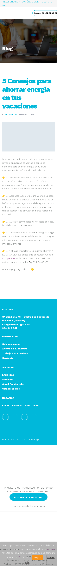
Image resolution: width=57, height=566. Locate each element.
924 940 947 (9, 328)
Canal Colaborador (13, 384)
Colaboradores (11, 389)
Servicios (7, 379)
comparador (9, 258)
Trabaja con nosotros (15, 353)
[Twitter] (34, 417)
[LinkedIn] (15, 417)
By (9, 114)
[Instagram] (24, 417)
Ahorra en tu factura (14, 349)
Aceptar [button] (37, 558)
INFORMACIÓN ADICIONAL (28, 497)
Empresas (8, 375)
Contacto (7, 358)
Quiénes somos (11, 344)
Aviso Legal (34, 439)
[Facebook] (5, 417)
